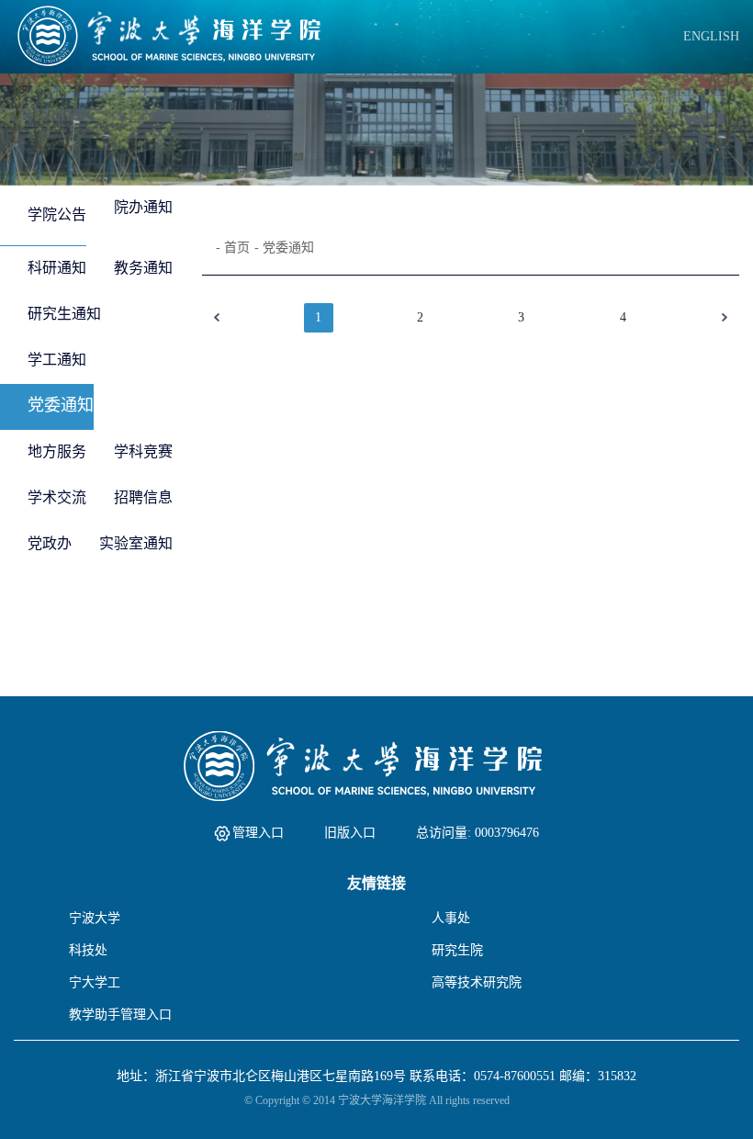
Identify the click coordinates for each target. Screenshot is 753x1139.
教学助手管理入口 (120, 1014)
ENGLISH (711, 36)
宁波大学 (94, 918)
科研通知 (57, 268)
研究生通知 (64, 313)
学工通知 (57, 359)
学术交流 (57, 497)
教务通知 (143, 268)
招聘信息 (143, 497)
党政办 (50, 543)
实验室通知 (136, 543)
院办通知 (143, 207)
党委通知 (61, 405)
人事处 (451, 918)
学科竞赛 (143, 451)
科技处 (88, 950)
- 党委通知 (284, 247)
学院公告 (57, 214)
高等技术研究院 (477, 982)
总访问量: (477, 833)
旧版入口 (350, 833)
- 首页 (233, 247)
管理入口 (258, 833)
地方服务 (57, 451)
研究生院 (457, 950)
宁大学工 (94, 982)
